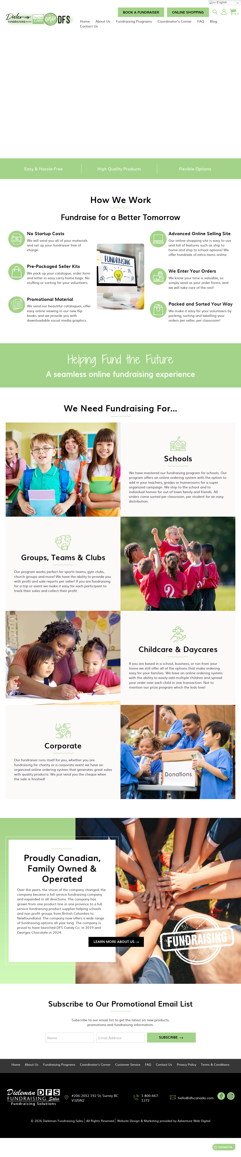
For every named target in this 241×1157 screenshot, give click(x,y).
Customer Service (127, 1064)
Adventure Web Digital (194, 1120)
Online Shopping (188, 12)
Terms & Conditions (215, 1064)
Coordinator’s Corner (175, 21)
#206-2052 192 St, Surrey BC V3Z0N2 (95, 1098)
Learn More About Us (114, 941)
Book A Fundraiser (141, 12)
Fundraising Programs (134, 21)
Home (85, 21)
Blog (213, 21)
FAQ (200, 21)
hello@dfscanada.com (196, 1097)
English (221, 2)
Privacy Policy (186, 1064)
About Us (102, 21)
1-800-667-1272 (150, 1098)
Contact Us (89, 26)
